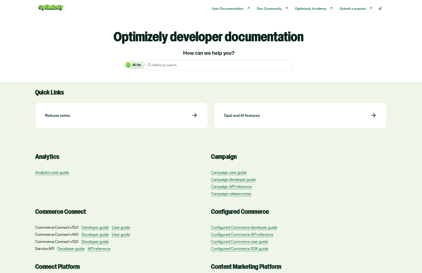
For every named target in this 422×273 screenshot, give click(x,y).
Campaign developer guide (233, 179)
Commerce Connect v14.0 (56, 234)
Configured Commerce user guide (239, 241)
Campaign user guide (229, 172)
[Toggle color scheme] (380, 8)
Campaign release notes (231, 193)
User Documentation (227, 8)
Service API (44, 248)
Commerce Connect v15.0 (56, 227)
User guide (121, 227)
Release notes (57, 115)
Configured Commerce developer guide (244, 227)
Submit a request (353, 8)
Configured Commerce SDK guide (239, 248)
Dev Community (269, 8)
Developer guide (95, 227)
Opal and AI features (242, 115)
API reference (99, 248)
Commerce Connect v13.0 (56, 241)
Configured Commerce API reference (242, 234)
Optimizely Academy (310, 8)
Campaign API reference (231, 186)
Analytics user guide (52, 172)
